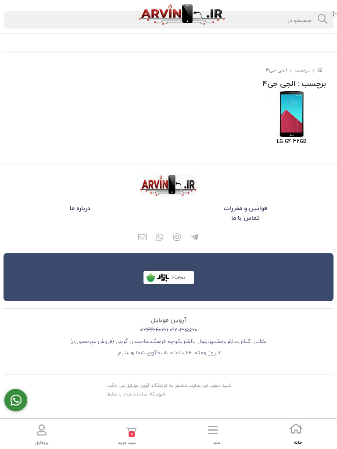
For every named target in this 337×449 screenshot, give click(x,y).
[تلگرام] (195, 238)
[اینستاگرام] (177, 238)
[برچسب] (168, 185)
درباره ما (80, 208)
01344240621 (154, 330)
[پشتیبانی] (15, 400)
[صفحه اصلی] (320, 70)
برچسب (302, 70)
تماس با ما (245, 217)
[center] (322, 20)
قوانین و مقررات (245, 208)
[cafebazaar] (168, 277)
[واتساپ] (159, 238)
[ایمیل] (142, 238)
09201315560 (182, 330)
